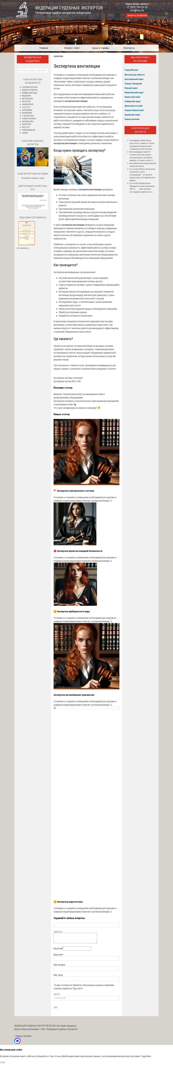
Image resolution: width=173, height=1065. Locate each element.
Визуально (56, 931)
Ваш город (58, 975)
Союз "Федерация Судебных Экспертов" (59, 1029)
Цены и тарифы (100, 47)
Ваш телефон (59, 964)
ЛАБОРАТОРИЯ (27, 104)
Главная (43, 47)
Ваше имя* (58, 954)
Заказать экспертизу (137, 15)
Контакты (129, 47)
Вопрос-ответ (72, 47)
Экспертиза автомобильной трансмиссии (74, 695)
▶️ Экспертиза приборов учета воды (72, 611)
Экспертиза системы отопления (68, 378)
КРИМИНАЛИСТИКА (29, 93)
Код (60, 931)
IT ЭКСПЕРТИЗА (28, 116)
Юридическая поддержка (32, 59)
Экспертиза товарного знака (32, 178)
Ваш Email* (58, 948)
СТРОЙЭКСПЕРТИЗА (29, 87)
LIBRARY (25, 133)
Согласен (2, 1062)
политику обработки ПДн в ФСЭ (68, 988)
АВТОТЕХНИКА (27, 99)
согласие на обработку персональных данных (82, 985)
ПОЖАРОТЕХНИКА (29, 118)
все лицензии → (23, 248)
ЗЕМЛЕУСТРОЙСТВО (29, 90)
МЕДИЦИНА (26, 96)
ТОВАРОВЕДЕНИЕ (28, 130)
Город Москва (131, 70)
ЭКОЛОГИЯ (26, 101)
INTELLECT (26, 127)
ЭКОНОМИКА (27, 110)
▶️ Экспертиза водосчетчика (68, 901)
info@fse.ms (137, 10)
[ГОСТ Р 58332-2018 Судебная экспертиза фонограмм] (33, 209)
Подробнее (146, 1056)
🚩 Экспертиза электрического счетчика (74, 490)
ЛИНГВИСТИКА (27, 121)
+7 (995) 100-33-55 (137, 7)
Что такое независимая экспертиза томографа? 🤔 (77, 408)
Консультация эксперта (140, 130)
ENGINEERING (58, 56)
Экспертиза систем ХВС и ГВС (67, 381)
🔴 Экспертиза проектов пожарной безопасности (78, 551)
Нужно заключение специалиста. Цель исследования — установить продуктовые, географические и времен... (142, 175)
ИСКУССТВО (26, 124)
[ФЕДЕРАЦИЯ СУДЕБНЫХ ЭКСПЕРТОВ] (22, 16)
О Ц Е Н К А (26, 107)
